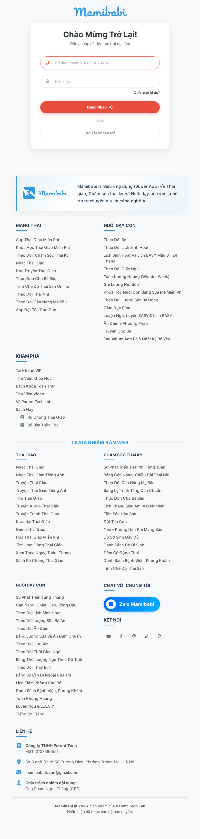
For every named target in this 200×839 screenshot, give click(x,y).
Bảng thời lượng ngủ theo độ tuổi (49, 659)
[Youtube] (108, 636)
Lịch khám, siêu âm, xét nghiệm (134, 506)
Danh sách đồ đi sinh (124, 544)
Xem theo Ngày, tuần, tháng (43, 552)
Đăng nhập (97, 107)
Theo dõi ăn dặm (32, 628)
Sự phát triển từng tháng (40, 597)
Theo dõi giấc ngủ (121, 268)
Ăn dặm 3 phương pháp (126, 323)
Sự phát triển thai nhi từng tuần (134, 467)
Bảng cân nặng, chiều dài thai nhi (136, 474)
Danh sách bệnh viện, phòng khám (137, 560)
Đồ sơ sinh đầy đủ (121, 537)
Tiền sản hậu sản (120, 513)
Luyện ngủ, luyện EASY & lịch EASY (138, 315)
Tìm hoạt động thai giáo (39, 544)
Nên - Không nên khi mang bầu (133, 529)
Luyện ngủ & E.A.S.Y (35, 706)
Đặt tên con (115, 521)
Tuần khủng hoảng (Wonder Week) (137, 276)
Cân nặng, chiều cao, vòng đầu (46, 605)
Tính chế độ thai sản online (42, 286)
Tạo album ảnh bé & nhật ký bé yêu (137, 338)
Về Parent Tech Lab (33, 401)
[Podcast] (134, 636)
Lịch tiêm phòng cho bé (38, 682)
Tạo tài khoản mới (100, 133)
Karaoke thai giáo (33, 521)
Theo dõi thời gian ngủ (38, 651)
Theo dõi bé (115, 239)
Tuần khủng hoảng (34, 698)
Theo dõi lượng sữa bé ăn (40, 620)
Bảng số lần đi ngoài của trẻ (43, 675)
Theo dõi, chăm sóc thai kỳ (42, 255)
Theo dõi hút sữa (32, 643)
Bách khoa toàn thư (35, 386)
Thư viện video (30, 393)
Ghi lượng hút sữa (121, 284)
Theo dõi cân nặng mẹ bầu (41, 301)
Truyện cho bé (117, 331)
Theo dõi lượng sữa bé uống (131, 300)
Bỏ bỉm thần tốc (43, 425)
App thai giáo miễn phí (37, 239)
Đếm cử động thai (121, 552)
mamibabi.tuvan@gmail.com (51, 772)
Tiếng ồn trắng (30, 714)
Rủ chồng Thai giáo (46, 417)
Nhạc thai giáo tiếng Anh (40, 474)
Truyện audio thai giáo (38, 506)
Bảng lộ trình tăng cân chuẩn (132, 490)
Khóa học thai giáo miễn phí (43, 247)
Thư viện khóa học (34, 378)
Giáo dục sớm (117, 307)
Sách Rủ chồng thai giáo (39, 560)
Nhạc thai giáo (30, 263)
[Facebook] (121, 636)
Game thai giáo (30, 529)
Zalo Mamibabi (136, 604)
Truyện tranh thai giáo (37, 513)
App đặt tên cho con (36, 309)
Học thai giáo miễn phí (37, 537)
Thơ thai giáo (29, 498)
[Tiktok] (146, 636)
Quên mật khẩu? (147, 92)
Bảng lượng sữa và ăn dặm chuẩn (48, 636)
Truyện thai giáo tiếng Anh (42, 490)
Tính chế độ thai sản (124, 568)
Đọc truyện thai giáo (36, 270)
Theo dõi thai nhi (32, 294)
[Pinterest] (159, 636)
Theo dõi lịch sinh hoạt (126, 247)
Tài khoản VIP (28, 370)
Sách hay (24, 409)
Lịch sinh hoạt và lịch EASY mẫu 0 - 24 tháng (140, 258)
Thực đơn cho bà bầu (36, 278)
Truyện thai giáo (32, 482)
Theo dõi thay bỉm (33, 667)
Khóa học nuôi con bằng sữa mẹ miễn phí (143, 292)
